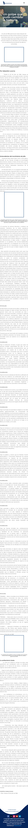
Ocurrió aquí (6, 23)
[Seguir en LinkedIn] (20, 816)
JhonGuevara (17, 825)
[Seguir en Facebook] (8, 816)
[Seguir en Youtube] (17, 816)
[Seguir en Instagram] (14, 816)
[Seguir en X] (11, 816)
